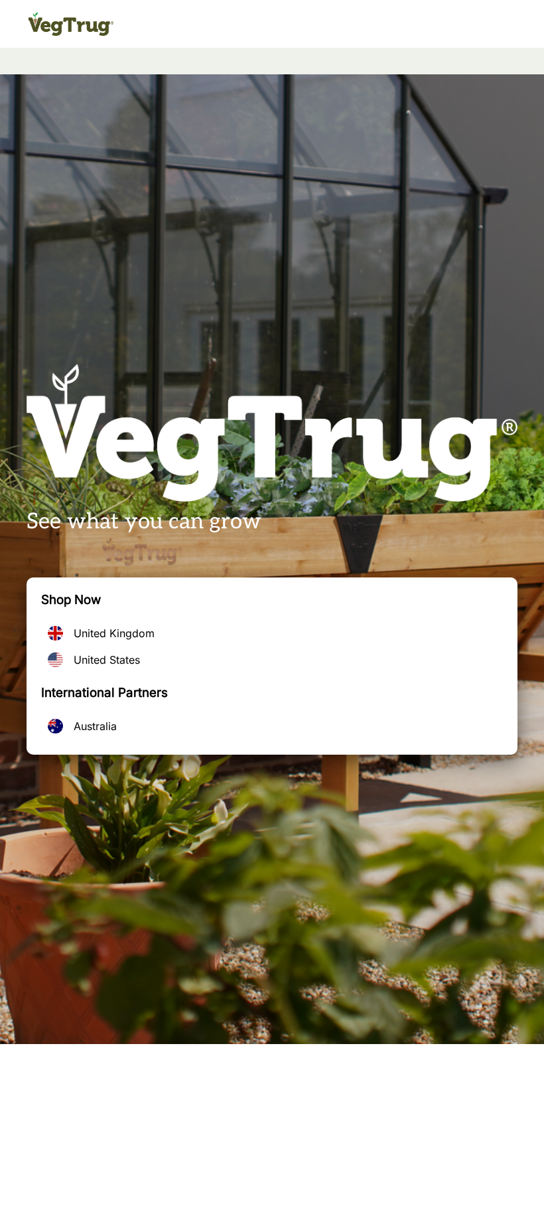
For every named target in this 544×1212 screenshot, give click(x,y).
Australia (95, 726)
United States (107, 659)
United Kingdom (114, 633)
